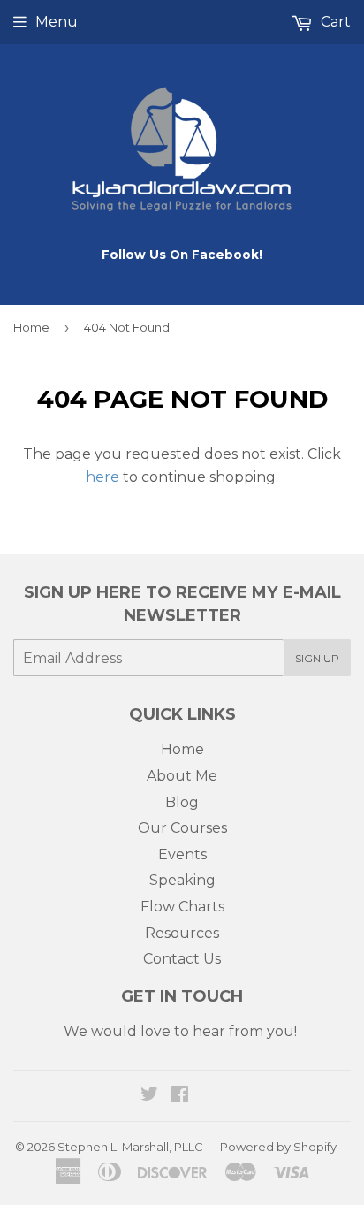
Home (31, 327)
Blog (182, 802)
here (102, 477)
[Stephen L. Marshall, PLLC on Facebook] (180, 1095)
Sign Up (317, 658)
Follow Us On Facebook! (182, 255)
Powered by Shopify (278, 1147)
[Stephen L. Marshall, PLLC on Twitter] (149, 1095)
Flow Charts (182, 906)
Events (182, 854)
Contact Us (182, 958)
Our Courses (182, 828)
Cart (334, 21)
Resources (182, 933)
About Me (182, 775)
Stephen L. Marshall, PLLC (130, 1147)
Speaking (182, 880)
